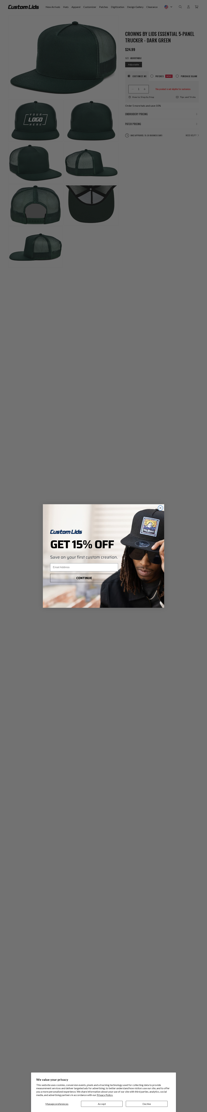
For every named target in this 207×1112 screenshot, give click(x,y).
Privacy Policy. (105, 1094)
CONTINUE (84, 578)
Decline (146, 1103)
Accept (102, 1103)
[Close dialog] (160, 508)
